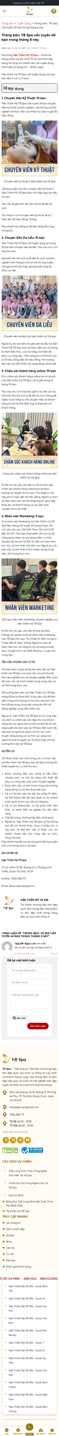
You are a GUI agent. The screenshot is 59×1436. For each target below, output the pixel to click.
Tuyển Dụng (24, 23)
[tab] (30, 1278)
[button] (4, 11)
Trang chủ (7, 23)
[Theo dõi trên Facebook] (6, 1140)
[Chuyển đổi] (5, 1170)
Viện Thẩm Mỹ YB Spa (36, 48)
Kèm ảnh (21, 1018)
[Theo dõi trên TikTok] (20, 1140)
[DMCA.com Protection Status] (10, 1150)
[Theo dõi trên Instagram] (13, 1140)
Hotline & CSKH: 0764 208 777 (28, 3)
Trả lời (54, 953)
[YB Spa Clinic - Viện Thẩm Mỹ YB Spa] (30, 11)
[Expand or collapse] (54, 88)
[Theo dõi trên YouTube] (27, 1140)
